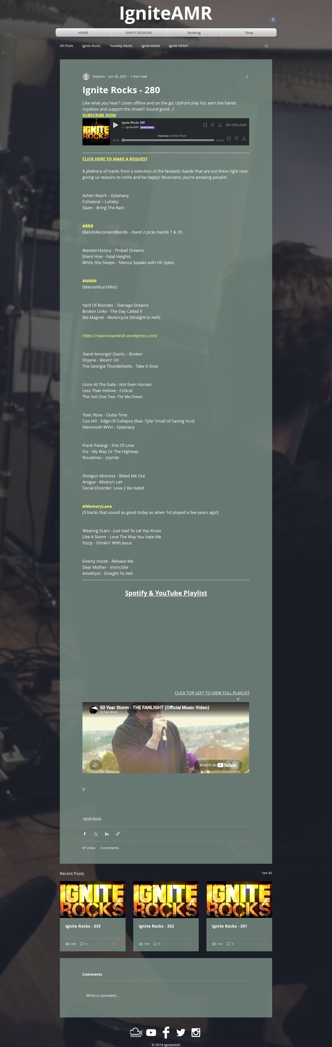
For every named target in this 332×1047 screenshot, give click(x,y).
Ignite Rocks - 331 (229, 926)
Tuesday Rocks (121, 46)
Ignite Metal (150, 46)
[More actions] (247, 76)
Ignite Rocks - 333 (83, 926)
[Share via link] (118, 834)
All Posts (66, 46)
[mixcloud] (136, 1032)
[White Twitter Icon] (181, 1032)
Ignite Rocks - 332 (156, 926)
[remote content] (166, 132)
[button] (273, 18)
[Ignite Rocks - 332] (166, 899)
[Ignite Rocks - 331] (239, 899)
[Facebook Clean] (166, 1032)
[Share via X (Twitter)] (96, 834)
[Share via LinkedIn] (107, 834)
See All (267, 873)
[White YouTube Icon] (151, 1032)
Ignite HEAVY (178, 46)
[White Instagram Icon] (196, 1032)
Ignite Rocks (91, 46)
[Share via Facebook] (84, 834)
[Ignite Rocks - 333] (93, 899)
